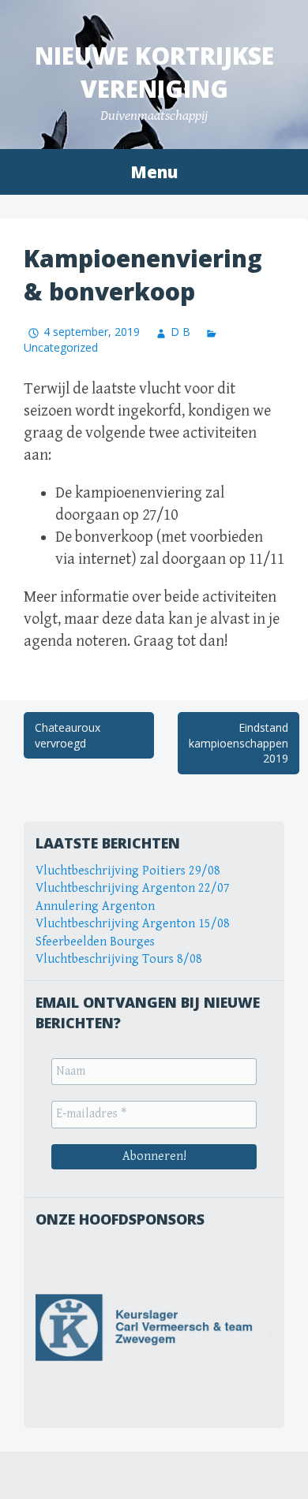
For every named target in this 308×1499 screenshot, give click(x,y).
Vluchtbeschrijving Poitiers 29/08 (128, 870)
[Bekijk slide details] (154, 1327)
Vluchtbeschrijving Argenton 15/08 (133, 923)
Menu (154, 172)
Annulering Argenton (95, 906)
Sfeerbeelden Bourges (95, 941)
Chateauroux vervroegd (67, 735)
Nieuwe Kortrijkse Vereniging (154, 72)
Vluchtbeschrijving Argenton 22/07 (133, 888)
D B (180, 331)
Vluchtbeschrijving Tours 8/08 (119, 959)
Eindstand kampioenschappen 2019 (238, 743)
